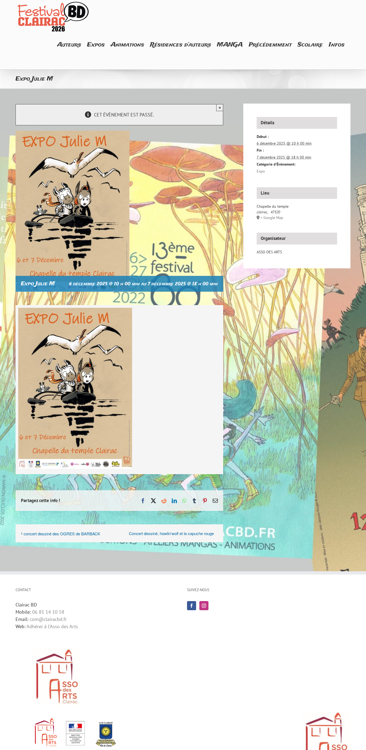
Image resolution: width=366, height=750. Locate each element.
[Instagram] (203, 605)
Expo (261, 171)
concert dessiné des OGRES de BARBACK (62, 533)
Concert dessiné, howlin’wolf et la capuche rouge (171, 533)
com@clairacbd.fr (48, 619)
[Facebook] (191, 605)
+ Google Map (271, 217)
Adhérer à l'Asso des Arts (52, 626)
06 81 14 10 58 (48, 612)
